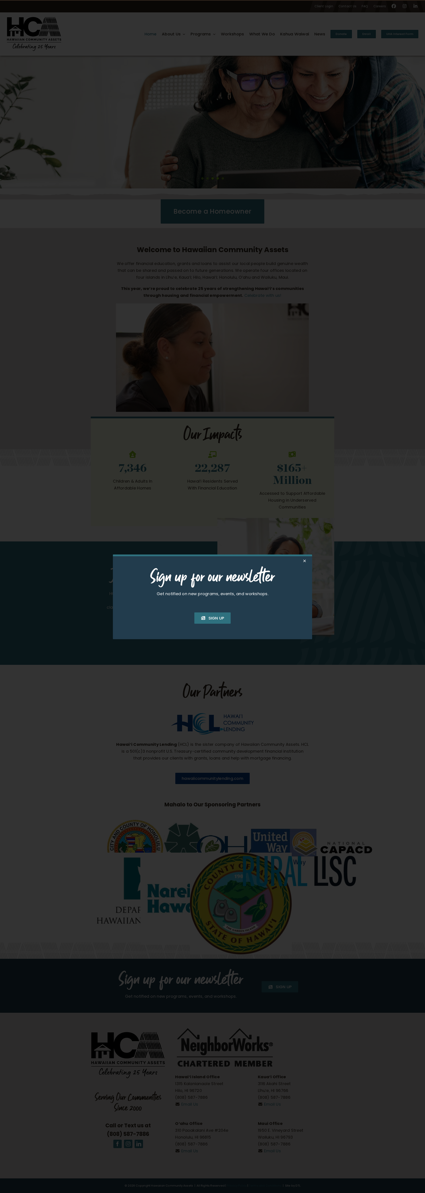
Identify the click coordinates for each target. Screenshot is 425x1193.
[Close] (304, 561)
